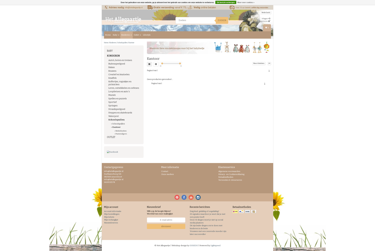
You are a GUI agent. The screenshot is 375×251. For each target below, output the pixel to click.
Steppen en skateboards (120, 112)
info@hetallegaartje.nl (113, 179)
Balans (111, 67)
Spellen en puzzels (117, 98)
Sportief (112, 102)
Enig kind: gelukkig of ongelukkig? (204, 211)
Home (108, 35)
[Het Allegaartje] (123, 20)
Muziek (112, 95)
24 (269, 63)
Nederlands (266, 13)
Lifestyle (147, 35)
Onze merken (167, 174)
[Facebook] (124, 152)
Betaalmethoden (225, 177)
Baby (115, 35)
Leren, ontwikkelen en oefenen (123, 88)
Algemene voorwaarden (229, 171)
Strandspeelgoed (116, 109)
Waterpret (113, 116)
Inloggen (265, 19)
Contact (164, 171)
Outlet (136, 35)
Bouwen (112, 71)
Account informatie (112, 211)
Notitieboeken (121, 131)
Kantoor (131, 43)
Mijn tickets (109, 217)
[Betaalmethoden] (245, 211)
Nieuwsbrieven (111, 223)
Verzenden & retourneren (230, 180)
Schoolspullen (122, 43)
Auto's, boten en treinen (120, 60)
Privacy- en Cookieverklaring (231, 174)
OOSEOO (194, 245)
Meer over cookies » (245, 2)
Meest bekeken (258, 63)
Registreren (263, 21)
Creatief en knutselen (118, 74)
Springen (112, 105)
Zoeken (222, 20)
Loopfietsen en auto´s (119, 91)
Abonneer (166, 226)
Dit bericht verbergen (226, 2)
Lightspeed (215, 245)
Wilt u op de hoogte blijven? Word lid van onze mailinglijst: (160, 212)
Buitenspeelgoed (116, 64)
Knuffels (112, 78)
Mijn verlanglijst (111, 220)
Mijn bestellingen (111, 214)
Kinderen (125, 35)
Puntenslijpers (121, 134)
